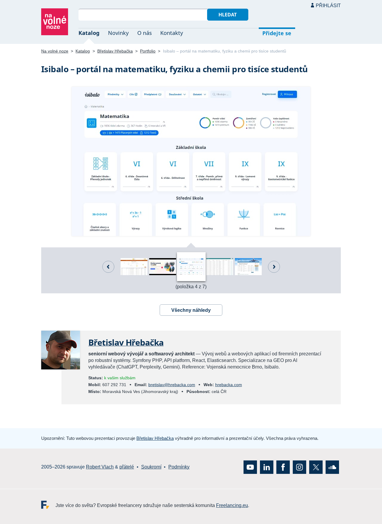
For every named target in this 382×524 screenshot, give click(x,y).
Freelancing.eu (48, 504)
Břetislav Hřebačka (115, 51)
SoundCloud (332, 467)
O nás (144, 32)
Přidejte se (276, 33)
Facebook (283, 467)
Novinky (118, 32)
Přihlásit (328, 5)
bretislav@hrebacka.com (171, 384)
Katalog (88, 32)
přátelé (126, 466)
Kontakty (171, 32)
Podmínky (179, 466)
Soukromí (151, 466)
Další (274, 267)
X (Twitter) (316, 467)
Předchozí (108, 267)
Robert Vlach (100, 466)
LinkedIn (266, 467)
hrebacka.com (228, 384)
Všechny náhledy (191, 310)
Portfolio (147, 51)
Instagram (299, 467)
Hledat (227, 14)
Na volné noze (54, 51)
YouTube (250, 467)
